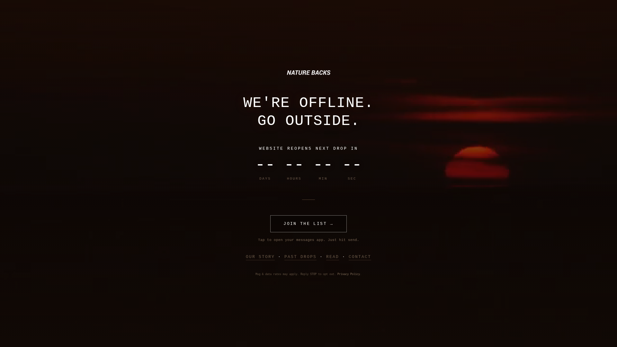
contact (360, 256)
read (332, 256)
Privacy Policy (348, 274)
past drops (300, 256)
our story (260, 256)
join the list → (308, 223)
